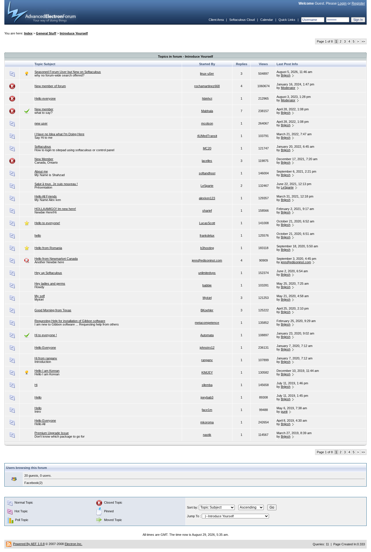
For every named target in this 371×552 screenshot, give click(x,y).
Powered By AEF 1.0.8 (29, 544)
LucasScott (207, 223)
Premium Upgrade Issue (51, 433)
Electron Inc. (73, 544)
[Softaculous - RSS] (8, 544)
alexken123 (207, 198)
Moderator (288, 87)
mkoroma (207, 422)
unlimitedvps (207, 273)
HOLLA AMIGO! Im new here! (55, 209)
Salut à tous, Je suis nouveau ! (56, 184)
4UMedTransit (207, 136)
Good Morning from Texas (52, 310)
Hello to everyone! (47, 223)
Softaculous (42, 146)
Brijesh (285, 75)
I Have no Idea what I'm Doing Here (59, 134)
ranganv (207, 360)
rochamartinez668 (207, 86)
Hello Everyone (45, 347)
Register (358, 3)
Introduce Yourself (74, 33)
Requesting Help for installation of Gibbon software (69, 321)
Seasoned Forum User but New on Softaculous (67, 72)
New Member (43, 159)
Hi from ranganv (45, 358)
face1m (207, 410)
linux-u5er (207, 73)
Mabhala (207, 111)
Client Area (216, 19)
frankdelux (207, 235)
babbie (207, 285)
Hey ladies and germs (49, 283)
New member (43, 109)
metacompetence (207, 322)
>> (363, 41)
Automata (207, 335)
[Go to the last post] (293, 75)
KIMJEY (207, 372)
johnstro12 (207, 347)
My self (39, 296)
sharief (207, 210)
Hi (35, 385)
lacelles (207, 160)
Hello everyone (45, 98)
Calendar (266, 19)
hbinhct (207, 98)
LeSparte (207, 185)
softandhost (207, 173)
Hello (37, 397)
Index (28, 33)
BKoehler (207, 310)
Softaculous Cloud (242, 19)
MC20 (207, 148)
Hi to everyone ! (45, 335)
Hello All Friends (45, 196)
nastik (207, 434)
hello (37, 235)
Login (342, 3)
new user (41, 123)
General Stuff (46, 33)
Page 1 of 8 (325, 41)
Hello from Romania (48, 248)
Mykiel (207, 297)
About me (41, 171)
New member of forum (50, 86)
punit (284, 411)
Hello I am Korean (46, 370)
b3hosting (207, 248)
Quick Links (287, 19)
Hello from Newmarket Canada (56, 258)
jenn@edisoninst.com (207, 260)
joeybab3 (207, 397)
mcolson (207, 123)
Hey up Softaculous (48, 273)
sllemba (207, 385)
